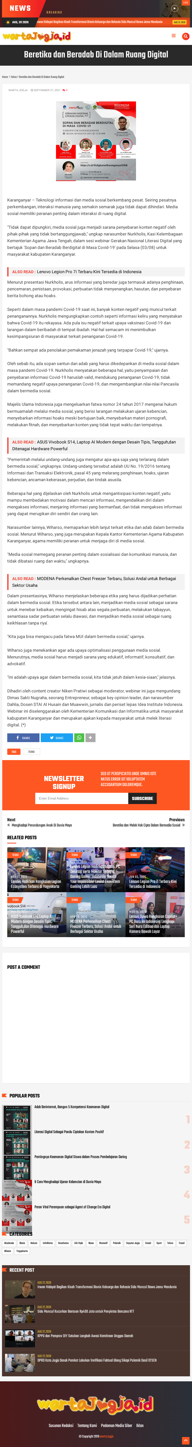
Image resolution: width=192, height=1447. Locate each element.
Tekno (31, 752)
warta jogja (107, 1437)
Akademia (9, 1243)
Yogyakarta (22, 1251)
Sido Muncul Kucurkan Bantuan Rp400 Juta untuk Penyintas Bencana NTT (86, 1311)
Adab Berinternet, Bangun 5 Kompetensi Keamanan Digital (71, 1107)
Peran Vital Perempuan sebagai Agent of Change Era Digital (72, 1207)
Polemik (117, 1243)
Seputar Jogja (133, 1243)
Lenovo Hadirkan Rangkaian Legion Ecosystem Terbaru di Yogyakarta (36, 884)
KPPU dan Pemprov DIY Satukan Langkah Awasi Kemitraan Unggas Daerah (85, 1336)
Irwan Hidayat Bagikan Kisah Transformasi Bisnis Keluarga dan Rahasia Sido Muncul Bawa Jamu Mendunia (107, 1287)
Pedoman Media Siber (116, 1426)
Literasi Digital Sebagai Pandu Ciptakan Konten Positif (69, 1132)
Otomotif (103, 1243)
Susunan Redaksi (61, 1426)
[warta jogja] (96, 1415)
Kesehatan (63, 1243)
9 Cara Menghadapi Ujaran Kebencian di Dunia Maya (67, 1182)
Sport (159, 1243)
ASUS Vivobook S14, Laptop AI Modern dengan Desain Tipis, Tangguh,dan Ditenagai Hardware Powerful (34, 924)
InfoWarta (48, 1243)
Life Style (78, 1243)
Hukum (33, 1243)
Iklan (140, 1426)
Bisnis (22, 1243)
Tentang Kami (87, 1426)
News (91, 1243)
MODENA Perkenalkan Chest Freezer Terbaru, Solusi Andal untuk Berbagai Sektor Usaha (95, 926)
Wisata (7, 1251)
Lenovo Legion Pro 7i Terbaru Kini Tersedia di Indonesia (89, 271)
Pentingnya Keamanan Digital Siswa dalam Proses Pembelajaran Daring (80, 1157)
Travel (181, 1243)
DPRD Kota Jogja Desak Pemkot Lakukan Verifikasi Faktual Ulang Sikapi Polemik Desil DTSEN (97, 1360)
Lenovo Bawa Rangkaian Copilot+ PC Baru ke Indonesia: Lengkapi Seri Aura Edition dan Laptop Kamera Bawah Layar (153, 924)
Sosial (148, 1243)
